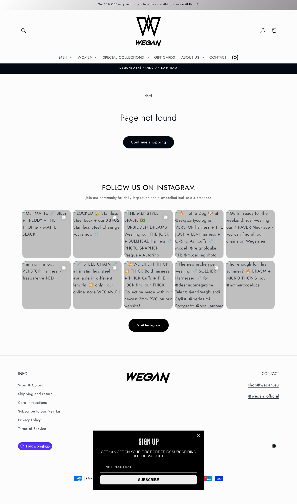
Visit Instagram (148, 325)
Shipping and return (35, 393)
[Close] (198, 436)
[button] (24, 30)
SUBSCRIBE (148, 480)
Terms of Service (32, 428)
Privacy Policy (29, 419)
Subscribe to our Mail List (40, 411)
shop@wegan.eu (263, 385)
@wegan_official (263, 396)
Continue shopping (148, 142)
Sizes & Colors (30, 385)
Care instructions (32, 402)
